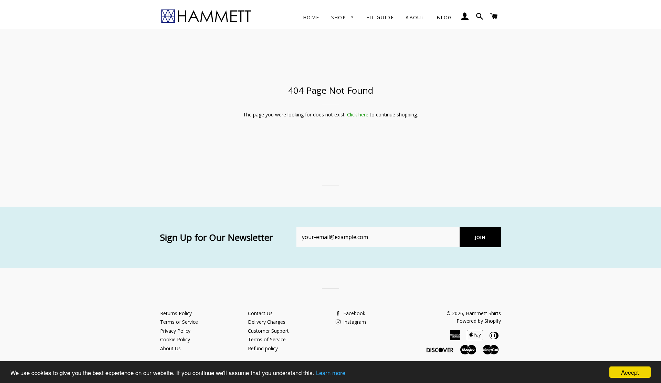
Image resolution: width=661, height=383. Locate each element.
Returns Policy (176, 313)
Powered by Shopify (479, 321)
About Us (170, 348)
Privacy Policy (175, 331)
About (415, 17)
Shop (339, 17)
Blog (444, 17)
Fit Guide (380, 17)
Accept (630, 372)
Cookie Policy (175, 339)
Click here (357, 114)
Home (311, 17)
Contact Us (260, 313)
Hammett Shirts (483, 313)
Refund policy (263, 348)
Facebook (353, 313)
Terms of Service (179, 322)
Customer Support (268, 331)
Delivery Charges (266, 322)
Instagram (354, 322)
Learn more (330, 372)
